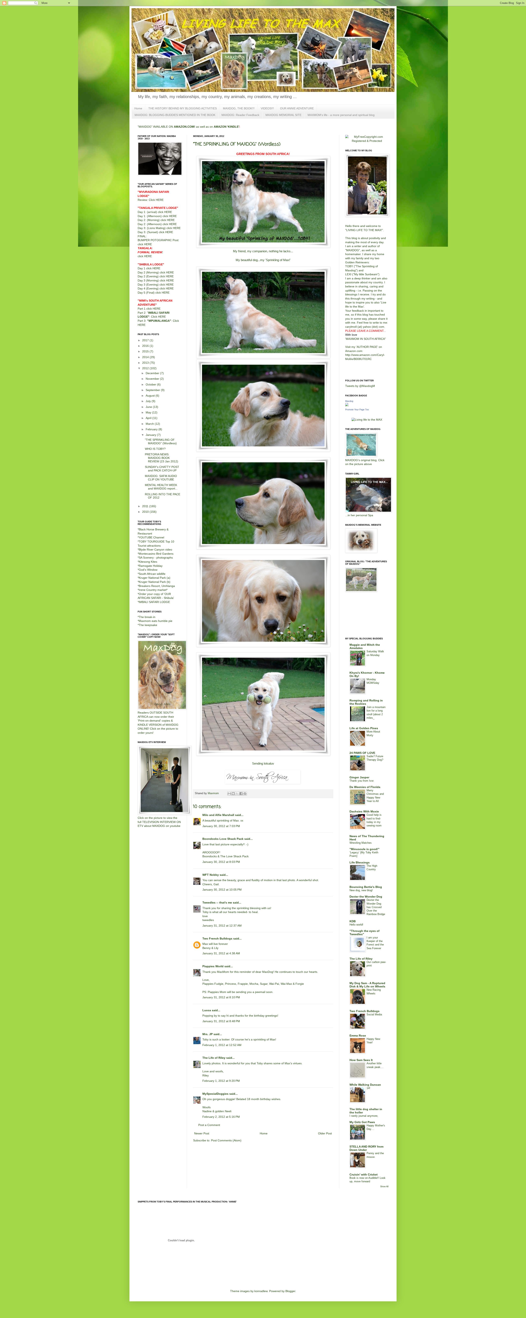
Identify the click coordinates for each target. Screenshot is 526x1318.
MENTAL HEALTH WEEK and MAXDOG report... (161, 486)
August (151, 395)
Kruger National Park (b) (154, 581)
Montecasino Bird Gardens (156, 553)
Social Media (374, 1014)
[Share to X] (237, 793)
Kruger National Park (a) (154, 577)
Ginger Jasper (359, 777)
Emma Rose (358, 1035)
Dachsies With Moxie (364, 811)
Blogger (290, 1291)
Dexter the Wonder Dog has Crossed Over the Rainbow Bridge (376, 907)
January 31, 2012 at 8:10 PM (221, 997)
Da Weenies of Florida (365, 787)
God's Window (148, 569)
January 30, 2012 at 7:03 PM (221, 826)
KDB (353, 921)
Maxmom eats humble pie (155, 621)
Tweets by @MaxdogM (360, 386)
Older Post (325, 1133)
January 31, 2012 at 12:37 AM (222, 925)
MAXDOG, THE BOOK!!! (239, 108)
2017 (146, 340)
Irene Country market (152, 589)
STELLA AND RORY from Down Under (366, 1148)
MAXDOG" (353, 250)
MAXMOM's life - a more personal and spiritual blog (341, 115)
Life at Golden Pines (364, 728)
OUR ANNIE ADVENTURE (297, 108)
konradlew (261, 1291)
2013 (146, 362)
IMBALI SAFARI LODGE (154, 602)
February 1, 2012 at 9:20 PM (221, 1080)
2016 (146, 345)
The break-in (147, 617)
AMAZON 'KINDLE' (226, 126)
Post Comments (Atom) (226, 1140)
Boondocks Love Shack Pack (222, 838)
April (149, 418)
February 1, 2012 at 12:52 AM (221, 1045)
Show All (384, 1186)
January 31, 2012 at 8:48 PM (221, 1021)
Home (138, 108)
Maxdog (349, 401)
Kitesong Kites (148, 561)
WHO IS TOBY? (155, 448)
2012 (146, 368)
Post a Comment (209, 1125)
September (153, 390)
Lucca (206, 1010)
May (149, 412)
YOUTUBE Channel (151, 537)
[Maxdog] (346, 405)
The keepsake (148, 625)
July (149, 401)
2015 (146, 351)
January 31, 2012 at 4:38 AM (221, 953)
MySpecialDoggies (215, 1093)
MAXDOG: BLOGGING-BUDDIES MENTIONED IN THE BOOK (175, 115)
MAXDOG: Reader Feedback (240, 115)
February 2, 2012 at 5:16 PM (221, 1116)
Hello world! (356, 924)
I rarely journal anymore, (364, 1115)
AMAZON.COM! (184, 126)
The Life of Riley (213, 1057)
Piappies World (213, 966)
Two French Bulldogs (217, 938)
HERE (160, 199)
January (151, 434)
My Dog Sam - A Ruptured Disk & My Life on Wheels (367, 984)
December (153, 373)
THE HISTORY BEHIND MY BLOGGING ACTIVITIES (182, 108)
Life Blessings (360, 862)
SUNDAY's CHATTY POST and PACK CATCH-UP (162, 468)
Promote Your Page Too (357, 409)
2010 (146, 511)
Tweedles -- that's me (217, 902)
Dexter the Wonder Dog (366, 896)
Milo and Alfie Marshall (218, 815)
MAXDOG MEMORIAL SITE (283, 115)
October (151, 384)
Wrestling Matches (361, 842)
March (150, 423)
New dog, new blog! (361, 890)
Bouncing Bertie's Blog (366, 887)
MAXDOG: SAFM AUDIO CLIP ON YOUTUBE (161, 477)
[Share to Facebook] (241, 793)
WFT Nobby (210, 874)
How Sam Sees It (361, 1060)
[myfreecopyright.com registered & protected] (366, 140)
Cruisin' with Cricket (364, 1174)
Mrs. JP (207, 1034)
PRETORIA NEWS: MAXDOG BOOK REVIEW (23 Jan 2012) (161, 458)
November (153, 378)
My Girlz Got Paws (362, 1122)
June (149, 406)
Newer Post (201, 1133)
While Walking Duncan (365, 1084)
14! (368, 1088)
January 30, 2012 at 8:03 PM (221, 861)
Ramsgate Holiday (151, 565)
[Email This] (229, 793)
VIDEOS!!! (267, 108)
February (152, 429)
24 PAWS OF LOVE (362, 752)
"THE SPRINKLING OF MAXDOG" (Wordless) (161, 441)
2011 (145, 506)
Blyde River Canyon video (155, 549)
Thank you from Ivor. (362, 780)
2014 (146, 357)
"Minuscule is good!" (365, 849)
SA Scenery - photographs (156, 557)
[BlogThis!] (233, 793)
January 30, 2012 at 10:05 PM (222, 889)
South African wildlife (152, 573)
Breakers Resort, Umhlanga (157, 586)
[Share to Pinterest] (245, 793)
